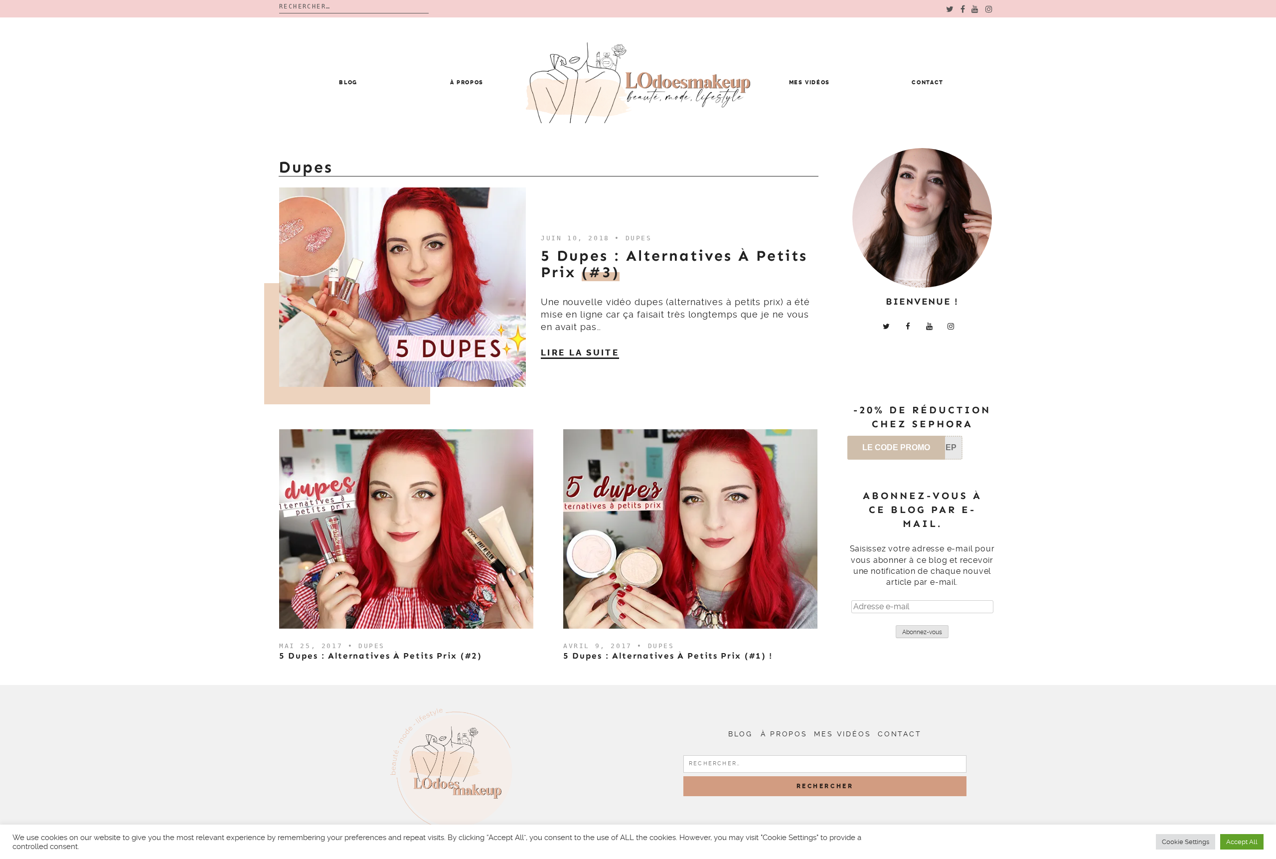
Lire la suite (580, 352)
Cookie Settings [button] (1185, 842)
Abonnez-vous (922, 632)
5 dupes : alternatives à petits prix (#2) (380, 656)
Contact (928, 82)
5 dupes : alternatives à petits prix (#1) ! (668, 656)
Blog (348, 82)
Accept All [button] (1242, 842)
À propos (466, 82)
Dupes (639, 238)
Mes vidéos (809, 82)
